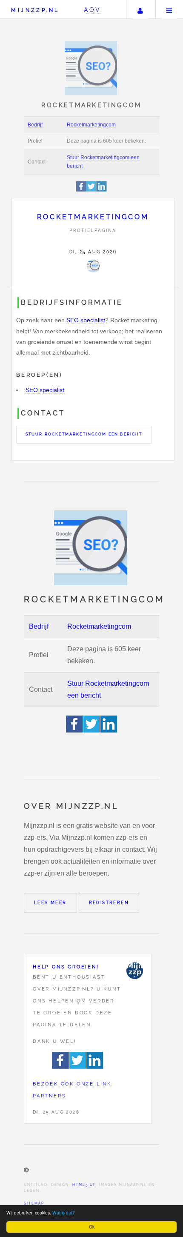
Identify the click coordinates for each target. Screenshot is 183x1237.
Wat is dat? (63, 1212)
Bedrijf (35, 124)
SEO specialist (85, 320)
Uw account (140, 9)
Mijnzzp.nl (35, 10)
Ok (91, 1226)
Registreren (109, 902)
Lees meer (50, 902)
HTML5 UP (84, 1185)
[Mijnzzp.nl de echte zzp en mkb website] (92, 68)
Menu (169, 9)
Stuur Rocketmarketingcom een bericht (84, 434)
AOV (92, 9)
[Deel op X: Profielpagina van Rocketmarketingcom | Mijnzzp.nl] (91, 190)
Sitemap (34, 1203)
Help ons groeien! (66, 967)
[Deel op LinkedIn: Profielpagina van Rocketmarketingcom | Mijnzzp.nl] (102, 190)
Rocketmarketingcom (91, 124)
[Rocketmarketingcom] (92, 266)
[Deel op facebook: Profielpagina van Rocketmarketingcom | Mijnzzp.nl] (81, 190)
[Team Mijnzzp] (134, 970)
